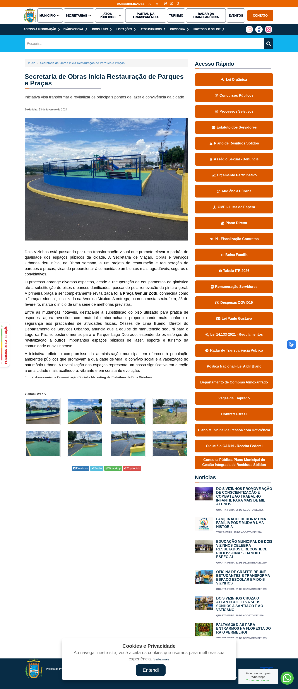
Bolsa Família (236, 255)
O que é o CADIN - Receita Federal (234, 446)
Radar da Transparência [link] (206, 15)
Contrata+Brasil (234, 414)
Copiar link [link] (133, 468)
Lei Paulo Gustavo (237, 318)
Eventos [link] (236, 15)
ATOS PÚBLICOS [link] (107, 15)
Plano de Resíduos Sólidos (236, 143)
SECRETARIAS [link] (76, 15)
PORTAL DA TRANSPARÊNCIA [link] (146, 15)
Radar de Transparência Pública (236, 350)
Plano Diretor (236, 223)
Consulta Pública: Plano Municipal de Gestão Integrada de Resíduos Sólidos (234, 462)
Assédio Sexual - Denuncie (236, 159)
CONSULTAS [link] (100, 29)
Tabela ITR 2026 (236, 271)
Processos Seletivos (236, 111)
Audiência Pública (236, 191)
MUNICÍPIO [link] (47, 15)
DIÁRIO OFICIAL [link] (73, 29)
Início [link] (31, 63)
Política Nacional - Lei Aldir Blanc (234, 366)
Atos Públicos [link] (151, 29)
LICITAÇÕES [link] (124, 29)
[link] (165, 3)
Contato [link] (260, 15)
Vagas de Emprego (234, 398)
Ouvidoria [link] (177, 29)
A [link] (150, 3)
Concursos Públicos (236, 95)
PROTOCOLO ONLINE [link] (207, 29)
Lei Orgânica (236, 79)
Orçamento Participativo (237, 175)
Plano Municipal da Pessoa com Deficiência (234, 430)
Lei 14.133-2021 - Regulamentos (236, 334)
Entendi (151, 670)
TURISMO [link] (176, 15)
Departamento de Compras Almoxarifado (234, 382)
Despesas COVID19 (236, 302)
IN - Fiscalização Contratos (236, 239)
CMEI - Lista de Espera (236, 207)
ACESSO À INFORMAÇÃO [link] (40, 29)
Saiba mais (161, 659)
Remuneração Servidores (236, 287)
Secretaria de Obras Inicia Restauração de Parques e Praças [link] (82, 63)
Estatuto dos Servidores (237, 127)
